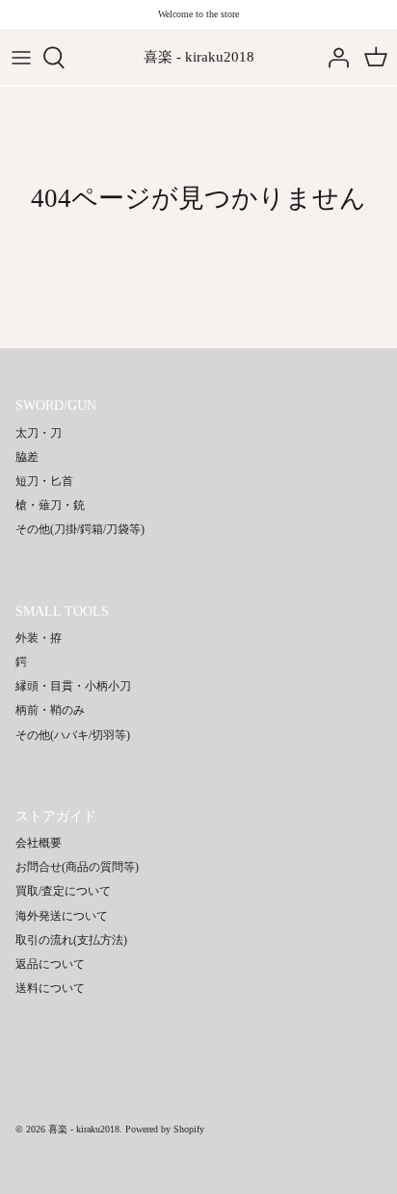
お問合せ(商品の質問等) (77, 867)
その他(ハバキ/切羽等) (72, 735)
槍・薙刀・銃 (50, 505)
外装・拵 (38, 638)
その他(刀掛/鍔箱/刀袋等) (80, 529)
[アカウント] (333, 58)
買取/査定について (63, 891)
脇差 (27, 457)
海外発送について (61, 916)
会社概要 (38, 843)
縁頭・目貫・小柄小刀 (73, 686)
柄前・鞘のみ (50, 710)
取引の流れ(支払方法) (71, 940)
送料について (50, 988)
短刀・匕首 (44, 481)
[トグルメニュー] (21, 58)
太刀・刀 (38, 433)
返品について (50, 964)
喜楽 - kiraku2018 (83, 1129)
